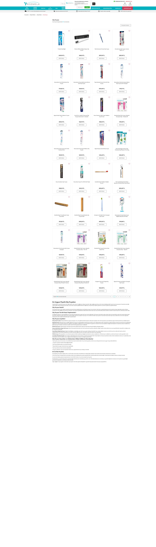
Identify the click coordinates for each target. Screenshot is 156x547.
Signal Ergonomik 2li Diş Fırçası (102, 148)
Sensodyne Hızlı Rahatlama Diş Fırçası (61, 83)
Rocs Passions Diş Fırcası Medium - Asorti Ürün (102, 116)
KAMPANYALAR (127, 8)
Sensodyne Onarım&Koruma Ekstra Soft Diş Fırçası (82, 83)
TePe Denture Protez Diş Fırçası (102, 49)
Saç (56, 8)
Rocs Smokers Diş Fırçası (61, 181)
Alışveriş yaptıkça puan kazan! (62, 11)
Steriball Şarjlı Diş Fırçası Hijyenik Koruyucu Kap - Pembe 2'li (121, 116)
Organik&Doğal (107, 8)
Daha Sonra (80, 7)
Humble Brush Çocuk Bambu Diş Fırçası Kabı (81, 215)
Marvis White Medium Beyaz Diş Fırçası (81, 49)
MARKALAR (118, 8)
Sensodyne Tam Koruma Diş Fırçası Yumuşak (62, 249)
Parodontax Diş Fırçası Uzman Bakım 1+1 (122, 49)
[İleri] (127, 296)
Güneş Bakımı (35, 8)
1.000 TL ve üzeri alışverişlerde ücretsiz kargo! (36, 11)
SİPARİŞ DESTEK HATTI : (123, 1)
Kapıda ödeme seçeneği (105, 11)
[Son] (129, 296)
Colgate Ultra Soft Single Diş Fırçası (101, 282)
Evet (87, 7)
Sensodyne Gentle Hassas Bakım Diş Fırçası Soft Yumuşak (122, 83)
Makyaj (43, 8)
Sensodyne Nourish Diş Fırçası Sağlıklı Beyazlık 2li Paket (122, 215)
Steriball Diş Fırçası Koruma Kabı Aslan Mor (101, 249)
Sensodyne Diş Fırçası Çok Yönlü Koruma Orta (61, 149)
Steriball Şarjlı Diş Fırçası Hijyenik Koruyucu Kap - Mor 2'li (81, 249)
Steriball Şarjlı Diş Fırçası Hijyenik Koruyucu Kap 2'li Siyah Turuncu (61, 282)
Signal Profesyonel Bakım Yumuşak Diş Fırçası (122, 282)
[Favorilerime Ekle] (69, 31)
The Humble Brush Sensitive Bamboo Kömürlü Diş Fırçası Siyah (122, 182)
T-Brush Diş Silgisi (62, 49)
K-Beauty (50, 8)
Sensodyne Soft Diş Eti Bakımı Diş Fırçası (81, 149)
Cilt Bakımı (27, 8)
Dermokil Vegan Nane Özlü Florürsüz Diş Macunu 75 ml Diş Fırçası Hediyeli (122, 149)
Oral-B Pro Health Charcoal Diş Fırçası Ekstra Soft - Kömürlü (81, 116)
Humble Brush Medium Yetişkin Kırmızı (102, 182)
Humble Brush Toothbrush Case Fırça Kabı (61, 215)
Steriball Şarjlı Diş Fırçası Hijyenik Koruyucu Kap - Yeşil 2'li (121, 249)
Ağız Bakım (39, 14)
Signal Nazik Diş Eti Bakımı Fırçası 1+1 (61, 116)
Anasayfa (26, 14)
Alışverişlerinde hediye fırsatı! (84, 11)
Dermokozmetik (95, 8)
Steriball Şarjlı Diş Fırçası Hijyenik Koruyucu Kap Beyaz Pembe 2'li (81, 282)
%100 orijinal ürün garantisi (125, 11)
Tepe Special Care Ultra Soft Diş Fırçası (101, 83)
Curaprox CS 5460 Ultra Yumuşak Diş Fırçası (102, 215)
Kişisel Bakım (63, 8)
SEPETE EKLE (61, 58)
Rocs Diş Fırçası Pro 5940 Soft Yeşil (82, 181)
